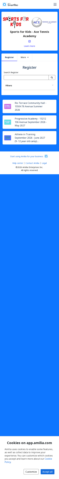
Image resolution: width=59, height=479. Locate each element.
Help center (17, 163)
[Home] (10, 4)
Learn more (29, 45)
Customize (31, 471)
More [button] (23, 57)
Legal (44, 163)
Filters (9, 85)
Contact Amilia (32, 163)
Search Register (11, 72)
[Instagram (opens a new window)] (29, 41)
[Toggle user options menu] (55, 4)
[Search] (52, 77)
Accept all (47, 471)
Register (9, 57)
